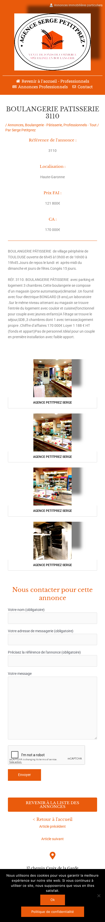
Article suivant (52, 839)
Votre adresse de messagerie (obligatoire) (40, 631)
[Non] (98, 895)
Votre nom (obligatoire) (26, 610)
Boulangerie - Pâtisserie (43, 125)
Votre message (20, 674)
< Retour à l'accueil (52, 819)
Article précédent (52, 826)
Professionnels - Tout (80, 125)
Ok (52, 900)
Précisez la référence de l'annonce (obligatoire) (44, 652)
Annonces (15, 125)
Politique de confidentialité (52, 912)
